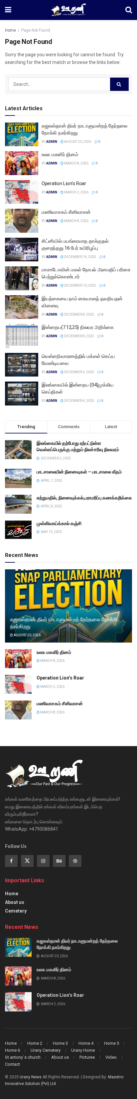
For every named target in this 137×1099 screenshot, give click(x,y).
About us (14, 902)
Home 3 (60, 1043)
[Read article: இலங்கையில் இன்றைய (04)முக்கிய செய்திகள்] (21, 394)
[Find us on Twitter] (27, 861)
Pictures (87, 1057)
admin (51, 141)
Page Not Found (35, 30)
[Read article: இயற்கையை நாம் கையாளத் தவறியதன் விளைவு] (21, 307)
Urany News (31, 1077)
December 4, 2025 (79, 372)
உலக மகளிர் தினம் (60, 154)
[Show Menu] (8, 10)
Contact (12, 1064)
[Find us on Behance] (59, 861)
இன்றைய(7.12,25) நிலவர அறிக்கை (78, 327)
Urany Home (83, 1050)
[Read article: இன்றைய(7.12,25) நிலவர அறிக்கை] (21, 336)
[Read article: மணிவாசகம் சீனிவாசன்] (21, 221)
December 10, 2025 (80, 285)
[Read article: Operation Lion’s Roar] (21, 192)
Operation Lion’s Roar (64, 183)
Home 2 (34, 1043)
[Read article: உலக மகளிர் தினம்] (21, 163)
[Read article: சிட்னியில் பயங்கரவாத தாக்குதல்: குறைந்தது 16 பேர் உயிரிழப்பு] (21, 250)
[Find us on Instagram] (43, 861)
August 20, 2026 (77, 141)
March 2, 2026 (76, 192)
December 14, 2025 (80, 257)
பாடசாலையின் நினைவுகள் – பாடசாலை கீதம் (79, 471)
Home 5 (111, 1043)
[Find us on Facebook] (11, 861)
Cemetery (16, 911)
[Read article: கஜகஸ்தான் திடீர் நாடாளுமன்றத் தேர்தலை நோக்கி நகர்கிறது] (21, 134)
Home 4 (85, 1043)
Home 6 (12, 1050)
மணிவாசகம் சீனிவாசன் (66, 212)
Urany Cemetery (46, 1050)
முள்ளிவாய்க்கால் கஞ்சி (59, 523)
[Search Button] (128, 10)
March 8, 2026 (76, 163)
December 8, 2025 (79, 314)
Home (10, 30)
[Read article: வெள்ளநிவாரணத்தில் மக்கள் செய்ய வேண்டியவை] (21, 365)
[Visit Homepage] (68, 10)
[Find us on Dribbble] (75, 861)
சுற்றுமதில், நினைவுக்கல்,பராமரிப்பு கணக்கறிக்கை (84, 497)
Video (111, 1057)
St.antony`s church (23, 1057)
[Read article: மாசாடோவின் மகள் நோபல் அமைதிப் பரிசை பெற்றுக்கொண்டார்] (21, 278)
